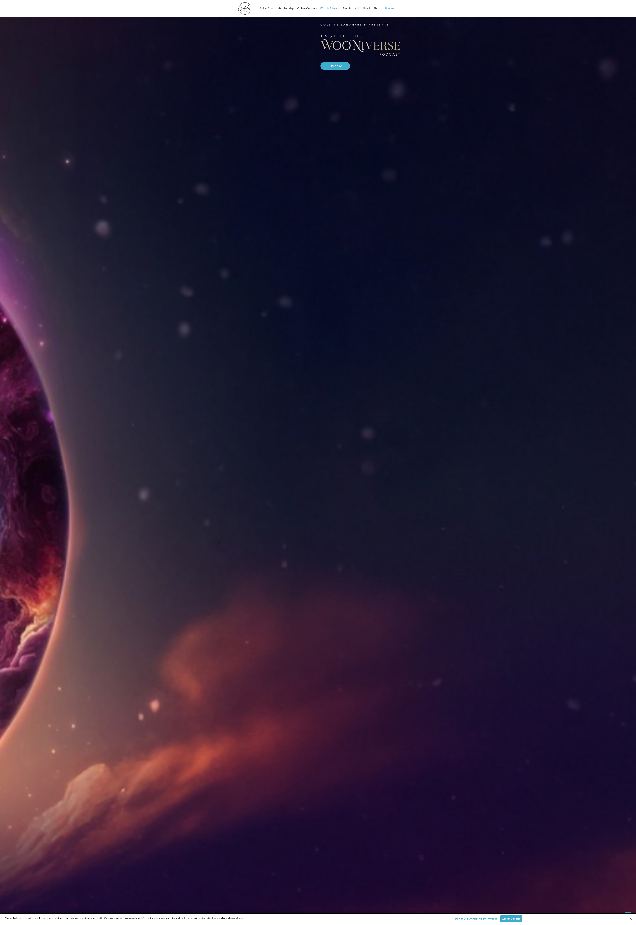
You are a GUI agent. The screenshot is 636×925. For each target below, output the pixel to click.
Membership (285, 8)
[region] (318, 919)
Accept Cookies (511, 918)
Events (347, 8)
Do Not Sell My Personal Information (476, 918)
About (366, 8)
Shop (377, 8)
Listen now (336, 66)
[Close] (630, 918)
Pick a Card (266, 8)
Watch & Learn (330, 8)
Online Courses (307, 8)
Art (357, 8)
